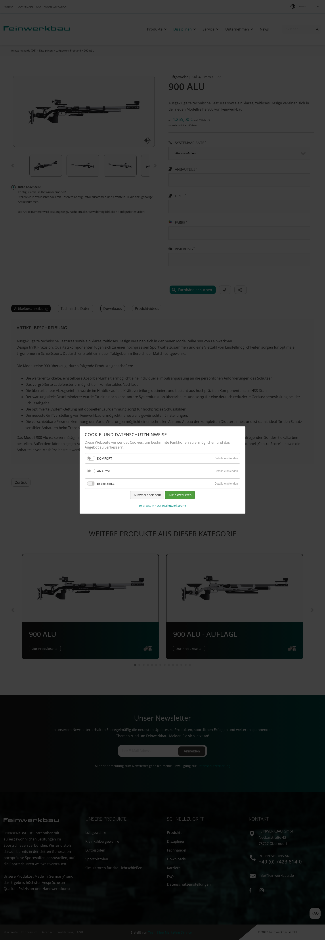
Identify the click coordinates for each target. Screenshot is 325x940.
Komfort (104, 458)
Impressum (146, 506)
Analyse (104, 471)
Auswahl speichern (147, 495)
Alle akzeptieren (179, 495)
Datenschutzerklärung (171, 506)
